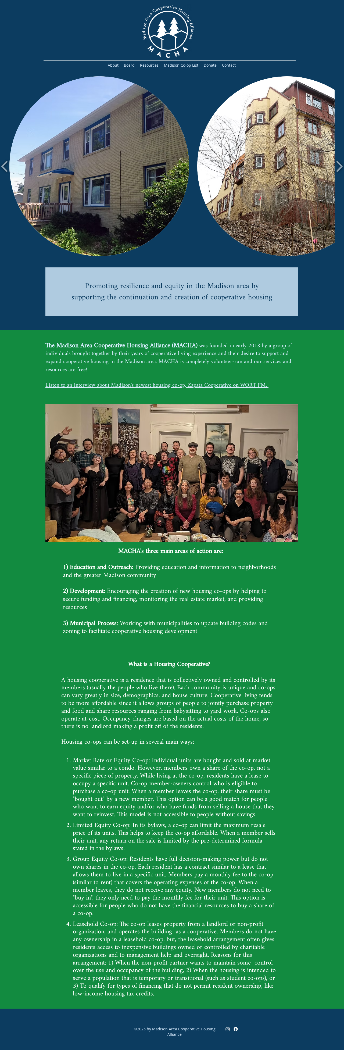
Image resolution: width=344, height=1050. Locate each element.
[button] (99, 166)
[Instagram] (227, 1029)
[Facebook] (235, 1029)
